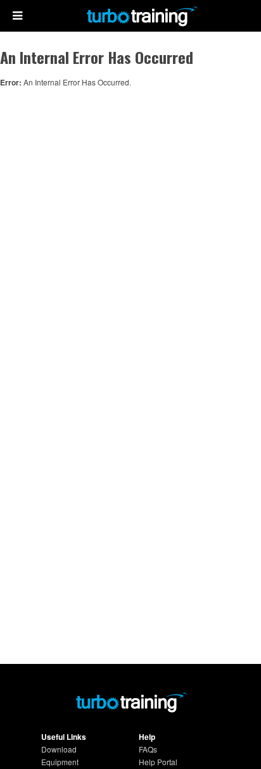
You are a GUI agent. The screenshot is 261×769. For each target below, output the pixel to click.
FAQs (148, 749)
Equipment (60, 761)
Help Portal (158, 761)
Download (59, 749)
